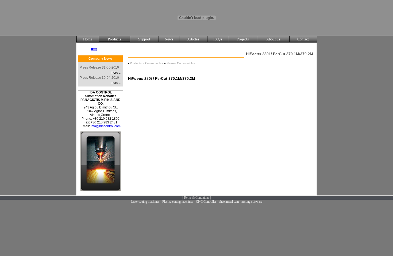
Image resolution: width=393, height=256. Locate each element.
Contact (303, 39)
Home (87, 39)
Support (144, 39)
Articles (193, 39)
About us (273, 39)
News (169, 39)
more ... (116, 72)
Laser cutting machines (145, 202)
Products (114, 39)
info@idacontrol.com (106, 126)
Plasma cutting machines (177, 202)
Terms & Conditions (196, 197)
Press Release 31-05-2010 (99, 67)
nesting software (251, 202)
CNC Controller (206, 202)
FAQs (217, 39)
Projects (243, 39)
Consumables (154, 63)
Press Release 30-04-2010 (99, 78)
